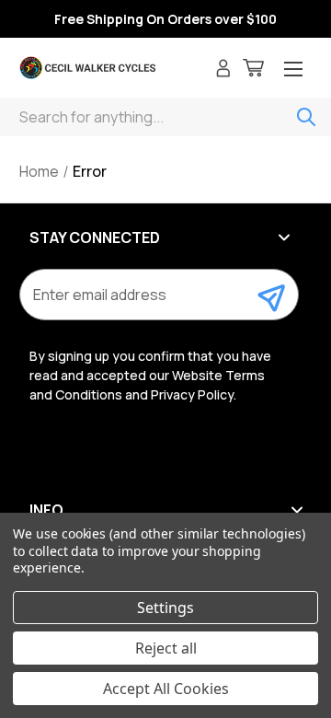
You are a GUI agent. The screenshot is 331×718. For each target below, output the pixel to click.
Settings (165, 607)
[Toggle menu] (293, 70)
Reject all (166, 648)
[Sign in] (223, 70)
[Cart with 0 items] (253, 70)
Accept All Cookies (166, 688)
